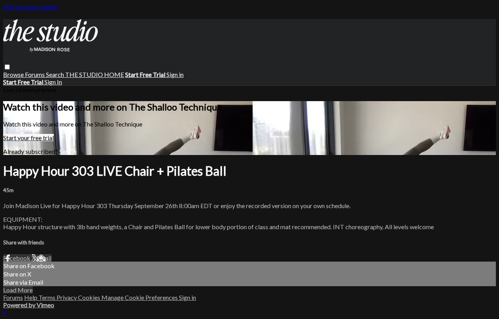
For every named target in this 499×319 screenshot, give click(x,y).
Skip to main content (30, 7)
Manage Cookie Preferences (140, 297)
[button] (7, 67)
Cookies (89, 297)
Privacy (67, 297)
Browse (14, 74)
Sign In (53, 82)
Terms (48, 297)
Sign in (175, 74)
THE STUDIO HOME (94, 74)
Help (31, 297)
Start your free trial (28, 137)
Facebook (17, 258)
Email (44, 258)
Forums (35, 74)
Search (55, 74)
